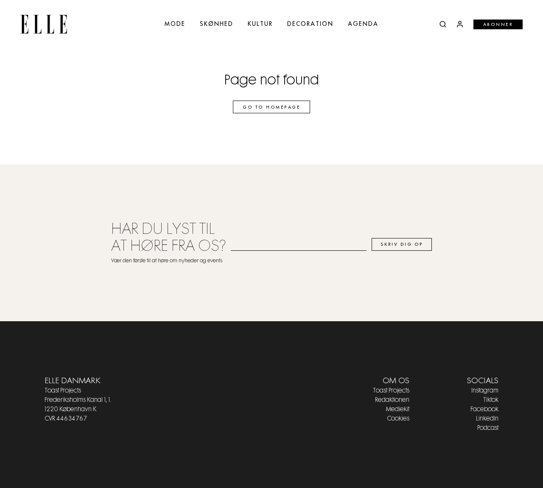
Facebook (484, 409)
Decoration (310, 24)
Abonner (498, 24)
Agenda (363, 24)
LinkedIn (487, 419)
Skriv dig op (402, 244)
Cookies (398, 419)
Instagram (484, 391)
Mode (175, 24)
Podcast (487, 428)
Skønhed (216, 24)
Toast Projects (391, 391)
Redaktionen (392, 400)
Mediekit (397, 409)
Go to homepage (271, 107)
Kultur (260, 24)
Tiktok (490, 400)
